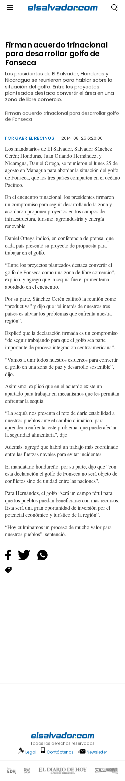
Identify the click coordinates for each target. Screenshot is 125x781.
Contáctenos (60, 752)
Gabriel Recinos (34, 138)
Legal (30, 752)
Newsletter (97, 752)
